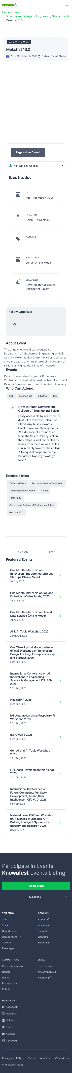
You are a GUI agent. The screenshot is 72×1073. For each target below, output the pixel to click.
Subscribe (35, 896)
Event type (8, 948)
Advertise (43, 925)
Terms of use (45, 966)
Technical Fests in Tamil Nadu (47, 483)
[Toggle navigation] (67, 5)
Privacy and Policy (12, 1058)
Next (52, 551)
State (5, 925)
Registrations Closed (28, 152)
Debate (6, 971)
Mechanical (25, 396)
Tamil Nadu (15, 497)
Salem (44, 490)
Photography (9, 983)
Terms (31, 1058)
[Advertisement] (36, 107)
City (4, 919)
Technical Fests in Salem (22, 490)
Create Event (36, 885)
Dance (6, 977)
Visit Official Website (25, 165)
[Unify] (10, 5)
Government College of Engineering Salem (31, 505)
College (6, 942)
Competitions (10, 936)
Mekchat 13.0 (16, 512)
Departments (9, 931)
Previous (22, 551)
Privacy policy (46, 971)
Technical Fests (17, 483)
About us (45, 1058)
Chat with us (62, 1058)
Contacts (43, 936)
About (42, 919)
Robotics (7, 989)
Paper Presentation (13, 966)
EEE (55, 396)
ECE (11, 396)
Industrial (42, 396)
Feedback (44, 942)
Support (42, 931)
